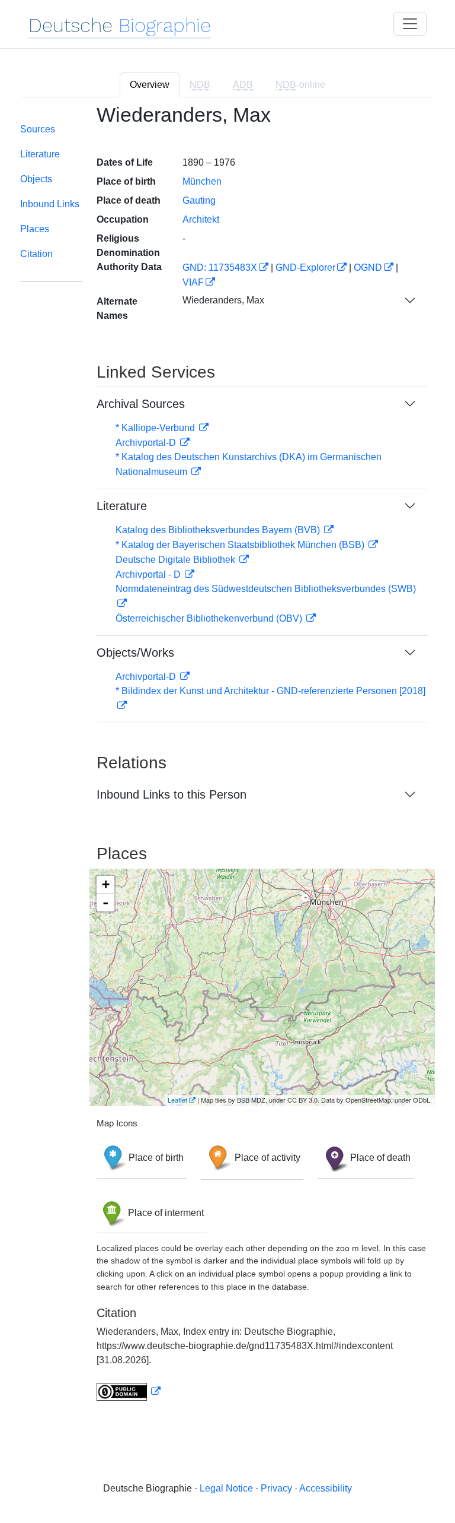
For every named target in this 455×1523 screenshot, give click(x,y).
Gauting (199, 200)
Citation (36, 254)
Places (34, 229)
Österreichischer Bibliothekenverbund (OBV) (210, 618)
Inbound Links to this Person (171, 794)
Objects (36, 179)
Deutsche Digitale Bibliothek (177, 560)
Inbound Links (49, 204)
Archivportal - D (149, 574)
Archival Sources (141, 403)
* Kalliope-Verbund (156, 428)
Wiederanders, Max (223, 300)
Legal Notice (226, 1488)
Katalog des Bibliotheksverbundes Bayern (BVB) (219, 530)
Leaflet (177, 1099)
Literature (40, 154)
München (202, 181)
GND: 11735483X (219, 267)
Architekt (200, 219)
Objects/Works (135, 652)
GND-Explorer (305, 267)
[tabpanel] (227, 760)
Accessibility (325, 1488)
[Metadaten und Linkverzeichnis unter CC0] (129, 1391)
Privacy (276, 1488)
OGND (368, 267)
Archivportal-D (147, 443)
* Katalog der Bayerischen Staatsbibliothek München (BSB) (241, 545)
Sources (37, 129)
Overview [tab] (149, 85)
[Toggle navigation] (410, 24)
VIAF (193, 282)
